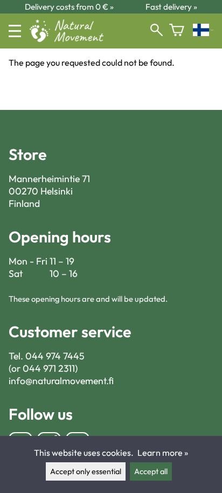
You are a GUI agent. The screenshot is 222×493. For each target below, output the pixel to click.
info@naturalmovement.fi (61, 380)
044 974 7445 (55, 356)
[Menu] (15, 31)
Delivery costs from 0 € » (69, 7)
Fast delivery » (171, 7)
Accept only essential (85, 471)
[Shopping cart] (176, 31)
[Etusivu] (71, 38)
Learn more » (162, 452)
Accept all (151, 471)
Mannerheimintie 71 (49, 178)
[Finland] (203, 31)
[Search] (156, 31)
